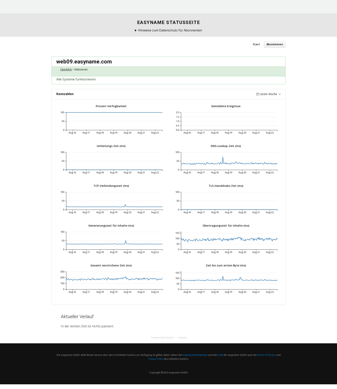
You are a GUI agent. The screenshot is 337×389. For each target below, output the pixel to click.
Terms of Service (266, 355)
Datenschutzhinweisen (195, 355)
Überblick (66, 69)
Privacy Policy (155, 359)
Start (256, 44)
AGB (220, 355)
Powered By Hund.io (162, 337)
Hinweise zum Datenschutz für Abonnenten (170, 30)
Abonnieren (274, 44)
